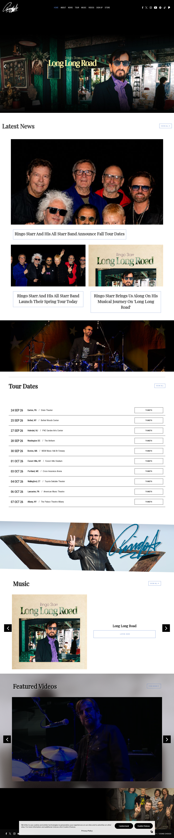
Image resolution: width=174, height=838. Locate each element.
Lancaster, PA (33, 491)
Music (83, 8)
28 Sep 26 (17, 441)
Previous (8, 628)
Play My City (87, 398)
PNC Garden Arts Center (52, 430)
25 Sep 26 (17, 420)
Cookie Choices (165, 834)
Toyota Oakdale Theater (55, 481)
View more (153, 686)
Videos (91, 8)
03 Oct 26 (17, 471)
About (63, 8)
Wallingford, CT (34, 481)
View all (160, 386)
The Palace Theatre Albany (52, 501)
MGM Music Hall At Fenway (53, 451)
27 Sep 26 (17, 430)
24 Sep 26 (17, 410)
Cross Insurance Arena (52, 471)
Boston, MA (32, 451)
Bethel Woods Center (50, 420)
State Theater (47, 410)
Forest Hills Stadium (53, 461)
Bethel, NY (31, 420)
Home (56, 8)
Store (107, 8)
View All (165, 126)
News (70, 8)
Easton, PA (32, 410)
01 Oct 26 (17, 461)
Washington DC (33, 440)
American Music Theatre (54, 491)
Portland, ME (33, 471)
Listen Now (125, 634)
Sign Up (99, 8)
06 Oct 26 (17, 491)
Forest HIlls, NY (34, 461)
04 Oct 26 (17, 481)
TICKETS (148, 410)
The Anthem (50, 440)
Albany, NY (32, 501)
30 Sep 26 (17, 451)
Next (166, 628)
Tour (77, 8)
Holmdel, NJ (32, 430)
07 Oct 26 (17, 502)
